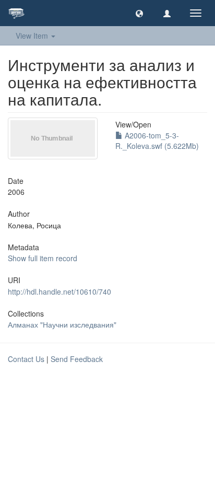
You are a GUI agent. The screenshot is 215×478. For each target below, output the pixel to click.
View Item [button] (33, 35)
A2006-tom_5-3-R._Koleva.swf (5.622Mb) (157, 140)
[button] (139, 13)
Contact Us (26, 359)
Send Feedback (77, 359)
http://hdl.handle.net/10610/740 (59, 291)
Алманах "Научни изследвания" (62, 324)
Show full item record (42, 258)
